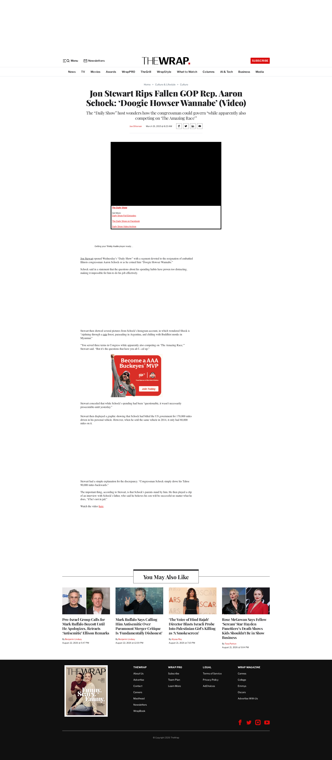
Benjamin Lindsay (73, 639)
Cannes (242, 673)
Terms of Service (212, 673)
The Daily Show (119, 208)
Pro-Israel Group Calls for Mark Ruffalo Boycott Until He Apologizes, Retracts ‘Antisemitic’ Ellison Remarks (85, 626)
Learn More (174, 685)
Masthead (139, 698)
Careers (137, 692)
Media (260, 71)
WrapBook (139, 710)
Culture (184, 84)
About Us (138, 673)
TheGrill (146, 71)
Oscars (242, 692)
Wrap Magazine (249, 667)
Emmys (242, 685)
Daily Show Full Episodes (124, 215)
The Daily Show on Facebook (126, 221)
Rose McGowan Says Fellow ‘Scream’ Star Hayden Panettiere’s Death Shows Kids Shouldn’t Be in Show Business (244, 628)
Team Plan (174, 679)
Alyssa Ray (177, 639)
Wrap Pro (175, 667)
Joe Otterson (136, 126)
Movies (95, 71)
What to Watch (187, 71)
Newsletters (96, 60)
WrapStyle (164, 71)
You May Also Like (166, 577)
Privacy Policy (210, 679)
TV (83, 71)
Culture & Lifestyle (165, 84)
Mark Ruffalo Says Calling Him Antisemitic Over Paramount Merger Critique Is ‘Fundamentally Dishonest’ (139, 626)
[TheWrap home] (166, 60)
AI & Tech (226, 71)
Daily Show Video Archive (124, 226)
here (101, 506)
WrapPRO (128, 71)
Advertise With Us (248, 698)
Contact (137, 685)
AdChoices (209, 685)
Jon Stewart (86, 258)
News (72, 71)
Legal (207, 667)
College (242, 679)
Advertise (138, 679)
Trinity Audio (113, 246)
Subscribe (260, 60)
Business (244, 71)
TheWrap (140, 667)
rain (105, 334)
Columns (208, 71)
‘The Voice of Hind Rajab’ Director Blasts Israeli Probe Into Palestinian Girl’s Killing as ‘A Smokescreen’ (192, 626)
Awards (111, 71)
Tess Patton (230, 643)
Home (147, 84)
